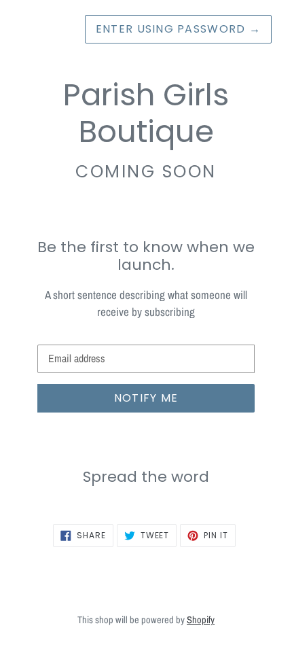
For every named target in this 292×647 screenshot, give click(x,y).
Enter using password (178, 29)
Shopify (201, 619)
